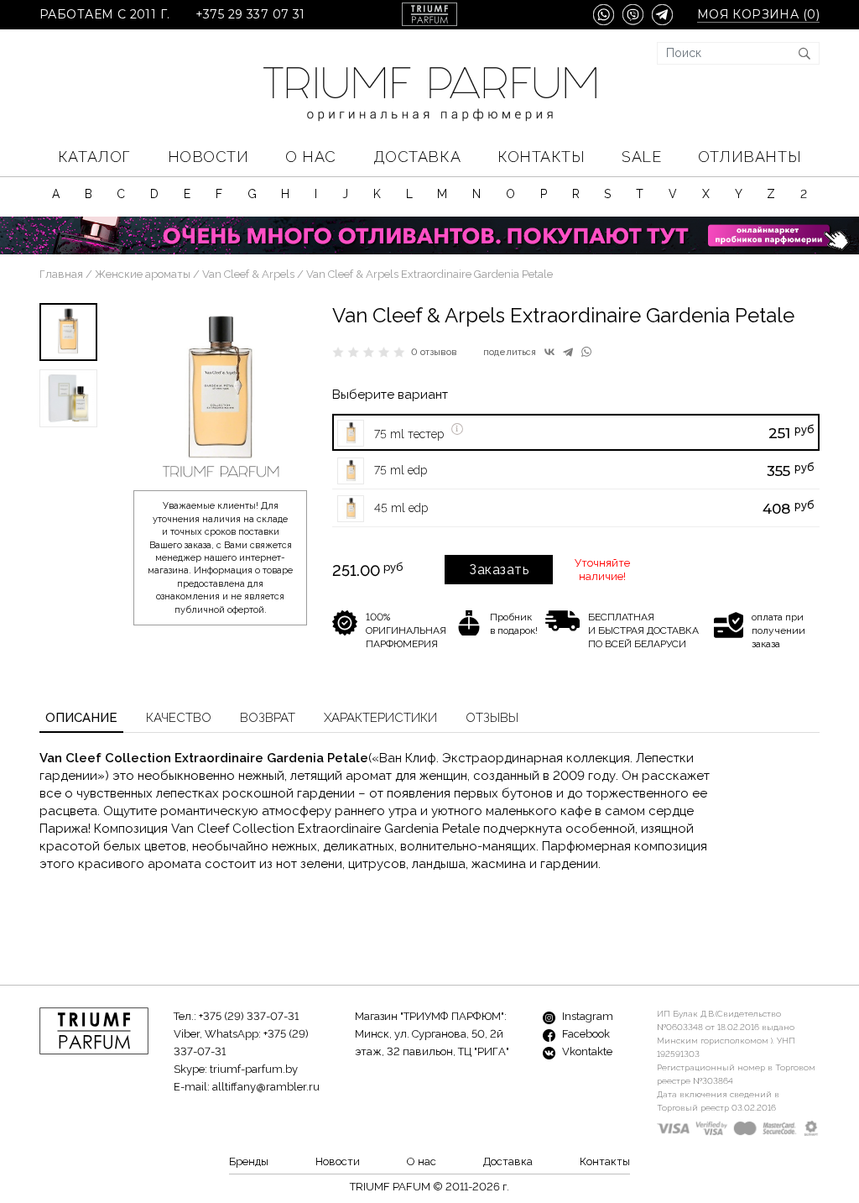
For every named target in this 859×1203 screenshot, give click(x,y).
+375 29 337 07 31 (250, 15)
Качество (178, 717)
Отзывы (492, 717)
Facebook (585, 1034)
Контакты (541, 156)
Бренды (248, 1161)
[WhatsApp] (586, 351)
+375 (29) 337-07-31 (249, 1016)
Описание (81, 717)
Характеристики (380, 717)
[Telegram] (567, 351)
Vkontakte (586, 1051)
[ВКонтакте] (549, 351)
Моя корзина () (758, 15)
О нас (310, 156)
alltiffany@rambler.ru (266, 1086)
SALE (641, 156)
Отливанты (749, 156)
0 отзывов (434, 352)
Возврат (267, 717)
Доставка (417, 156)
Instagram (586, 1016)
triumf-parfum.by (254, 1069)
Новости (208, 156)
